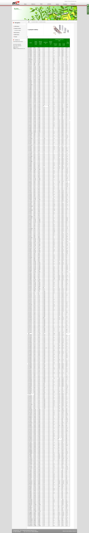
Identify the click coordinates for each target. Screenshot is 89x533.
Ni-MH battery (16, 34)
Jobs (76, 1)
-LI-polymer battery (17, 30)
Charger (15, 36)
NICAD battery (16, 32)
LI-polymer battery (17, 28)
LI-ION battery (16, 26)
